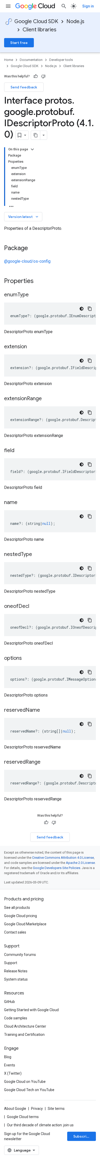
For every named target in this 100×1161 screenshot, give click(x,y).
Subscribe (82, 1136)
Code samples (15, 1018)
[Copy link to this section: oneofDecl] (34, 607)
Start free (19, 42)
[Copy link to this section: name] (22, 503)
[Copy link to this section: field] (19, 451)
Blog (7, 1057)
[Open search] (64, 6)
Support (10, 963)
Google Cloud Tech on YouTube (29, 1090)
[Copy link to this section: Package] (33, 248)
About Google (15, 1109)
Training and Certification (24, 1034)
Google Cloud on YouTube (25, 1082)
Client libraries (39, 29)
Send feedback (24, 87)
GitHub (9, 1002)
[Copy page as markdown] (35, 135)
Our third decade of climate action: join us (40, 1125)
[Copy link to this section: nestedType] (37, 555)
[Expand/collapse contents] (32, 149)
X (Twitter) (13, 1073)
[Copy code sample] (90, 309)
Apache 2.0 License (80, 863)
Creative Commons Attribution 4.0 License (63, 858)
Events (9, 1065)
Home (8, 60)
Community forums (20, 955)
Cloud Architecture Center (25, 1026)
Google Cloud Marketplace (25, 924)
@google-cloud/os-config (27, 261)
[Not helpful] (43, 76)
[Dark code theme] (81, 309)
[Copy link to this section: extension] (32, 347)
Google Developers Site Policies (56, 868)
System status (16, 979)
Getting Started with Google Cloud (31, 1010)
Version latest (23, 216)
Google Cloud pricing (20, 916)
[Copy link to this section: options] (27, 658)
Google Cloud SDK (36, 21)
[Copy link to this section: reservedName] (45, 710)
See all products (17, 908)
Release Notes (15, 971)
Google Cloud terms (23, 1117)
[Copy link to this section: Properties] (40, 281)
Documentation (31, 60)
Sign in (88, 6)
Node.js (75, 21)
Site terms (56, 1109)
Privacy (37, 1109)
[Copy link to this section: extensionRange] (47, 399)
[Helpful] (35, 76)
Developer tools (61, 60)
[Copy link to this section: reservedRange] (46, 762)
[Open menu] (8, 6)
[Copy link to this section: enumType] (34, 295)
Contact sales (15, 932)
